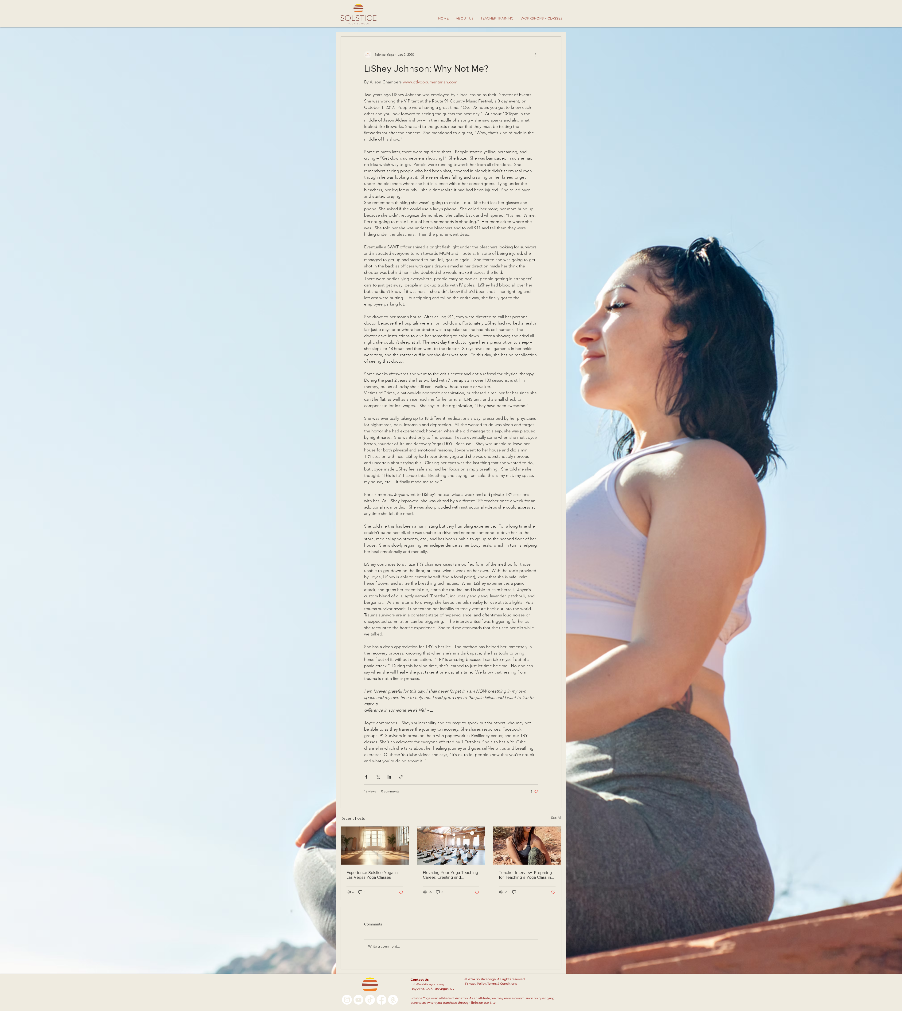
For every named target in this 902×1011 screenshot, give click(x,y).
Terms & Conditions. (502, 983)
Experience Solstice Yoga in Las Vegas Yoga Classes (372, 875)
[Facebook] (381, 1000)
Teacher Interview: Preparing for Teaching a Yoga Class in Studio (525, 875)
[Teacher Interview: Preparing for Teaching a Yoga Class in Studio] (527, 846)
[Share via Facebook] (366, 777)
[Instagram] (347, 1000)
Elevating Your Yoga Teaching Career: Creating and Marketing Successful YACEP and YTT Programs (450, 875)
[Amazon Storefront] (393, 1000)
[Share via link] (401, 777)
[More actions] (535, 54)
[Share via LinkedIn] (389, 777)
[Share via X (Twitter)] (378, 777)
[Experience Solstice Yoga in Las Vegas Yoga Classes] (375, 846)
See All (556, 817)
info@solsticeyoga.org (427, 984)
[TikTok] (370, 1000)
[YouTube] (358, 1000)
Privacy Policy (475, 983)
